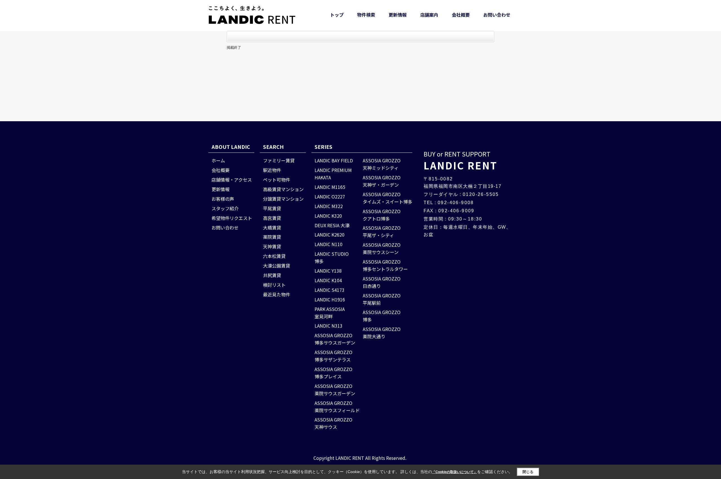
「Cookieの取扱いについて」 (454, 472)
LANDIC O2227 (330, 196)
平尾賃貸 (272, 208)
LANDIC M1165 (330, 187)
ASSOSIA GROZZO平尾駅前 (381, 299)
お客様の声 (223, 198)
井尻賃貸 (272, 275)
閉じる (527, 472)
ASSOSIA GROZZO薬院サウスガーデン (335, 390)
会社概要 (461, 14)
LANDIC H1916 (330, 299)
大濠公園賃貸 (276, 265)
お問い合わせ (496, 14)
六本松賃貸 (274, 256)
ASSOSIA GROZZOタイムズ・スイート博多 (387, 198)
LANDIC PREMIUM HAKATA (333, 174)
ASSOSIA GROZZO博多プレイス (333, 373)
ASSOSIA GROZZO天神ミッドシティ (381, 164)
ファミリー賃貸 (279, 160)
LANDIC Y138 (328, 270)
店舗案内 (429, 14)
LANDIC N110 (328, 244)
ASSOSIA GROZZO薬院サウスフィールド (337, 406)
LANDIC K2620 (329, 234)
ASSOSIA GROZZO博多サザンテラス (333, 356)
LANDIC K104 (328, 280)
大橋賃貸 (272, 227)
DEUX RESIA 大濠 (332, 225)
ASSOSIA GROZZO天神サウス (333, 423)
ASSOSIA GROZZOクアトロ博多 (381, 215)
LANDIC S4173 (329, 289)
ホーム (218, 160)
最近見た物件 (276, 294)
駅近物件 (272, 170)
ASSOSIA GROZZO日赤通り (381, 282)
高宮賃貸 (272, 218)
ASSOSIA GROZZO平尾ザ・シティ (381, 231)
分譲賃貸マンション (283, 198)
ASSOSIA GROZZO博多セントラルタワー (385, 265)
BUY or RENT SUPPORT (460, 160)
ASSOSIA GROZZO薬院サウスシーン (381, 248)
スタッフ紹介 (225, 208)
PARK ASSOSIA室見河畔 (330, 313)
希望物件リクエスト (232, 218)
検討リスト (274, 284)
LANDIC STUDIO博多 (332, 257)
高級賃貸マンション (283, 189)
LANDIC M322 (329, 206)
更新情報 (398, 14)
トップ (337, 14)
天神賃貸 (272, 246)
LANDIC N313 (328, 325)
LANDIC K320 (328, 215)
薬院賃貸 (272, 236)
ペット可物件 (276, 179)
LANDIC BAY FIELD (334, 160)
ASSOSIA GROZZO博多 (381, 316)
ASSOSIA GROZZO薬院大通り (381, 333)
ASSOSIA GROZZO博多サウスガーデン (335, 339)
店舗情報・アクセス (232, 179)
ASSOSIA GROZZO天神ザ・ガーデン (381, 181)
